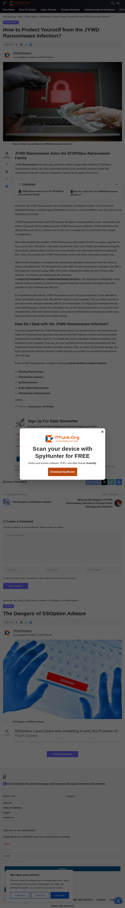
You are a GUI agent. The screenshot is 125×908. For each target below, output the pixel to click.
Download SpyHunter (62, 472)
